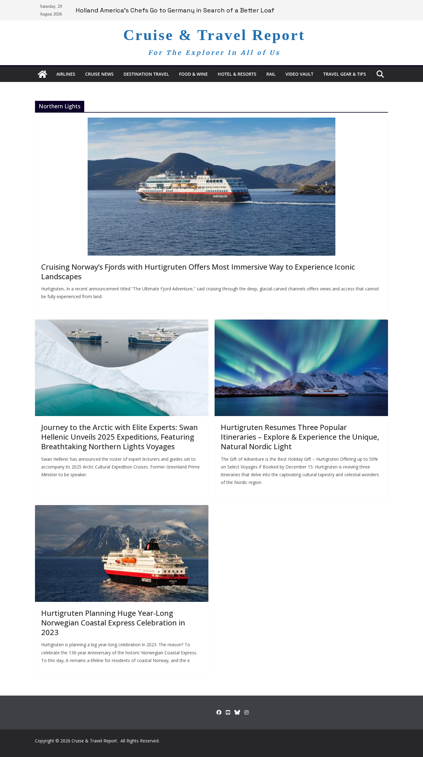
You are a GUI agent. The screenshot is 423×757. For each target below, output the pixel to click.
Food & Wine (193, 74)
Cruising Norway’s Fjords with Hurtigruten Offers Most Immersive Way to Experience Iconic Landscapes (198, 271)
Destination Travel (146, 74)
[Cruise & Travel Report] (42, 74)
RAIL (271, 74)
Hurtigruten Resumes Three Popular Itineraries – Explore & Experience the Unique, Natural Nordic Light (300, 436)
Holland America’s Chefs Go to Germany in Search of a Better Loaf (175, 10)
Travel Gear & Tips (344, 74)
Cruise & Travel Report (214, 34)
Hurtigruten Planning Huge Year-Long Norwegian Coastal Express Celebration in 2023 (113, 622)
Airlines (65, 74)
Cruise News (99, 74)
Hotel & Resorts (237, 74)
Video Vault (299, 74)
